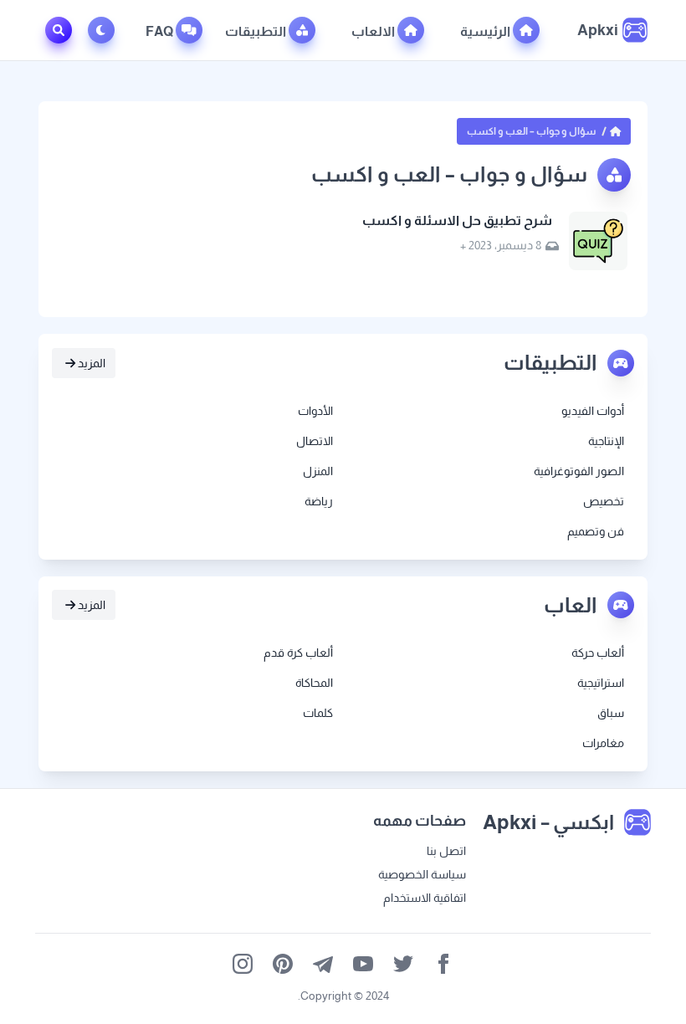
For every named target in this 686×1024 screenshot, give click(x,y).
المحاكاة (314, 682)
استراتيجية (600, 682)
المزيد (90, 363)
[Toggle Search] (58, 30)
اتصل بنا (446, 851)
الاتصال (314, 441)
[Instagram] (243, 964)
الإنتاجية (606, 441)
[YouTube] (363, 964)
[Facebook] (443, 964)
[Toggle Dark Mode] (104, 30)
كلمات (318, 712)
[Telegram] (323, 964)
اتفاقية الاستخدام (424, 897)
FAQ (161, 31)
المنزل (318, 471)
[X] (403, 964)
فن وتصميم (595, 531)
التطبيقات (257, 31)
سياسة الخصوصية (422, 874)
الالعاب (374, 31)
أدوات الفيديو (592, 410)
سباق (610, 712)
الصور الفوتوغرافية (579, 471)
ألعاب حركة (597, 652)
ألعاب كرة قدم (298, 652)
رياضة (319, 501)
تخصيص (603, 501)
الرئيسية (486, 31)
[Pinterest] (283, 964)
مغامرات (603, 743)
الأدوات (315, 410)
